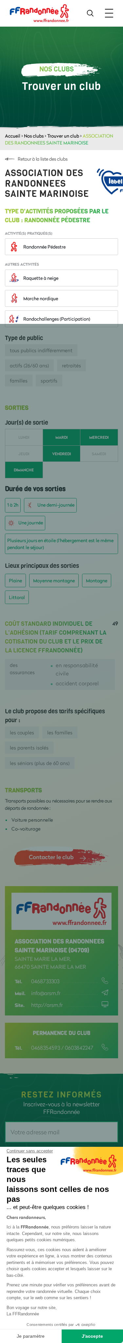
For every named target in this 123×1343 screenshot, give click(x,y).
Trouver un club (63, 136)
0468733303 (45, 981)
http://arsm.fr (47, 1004)
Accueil (12, 136)
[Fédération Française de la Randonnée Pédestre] (39, 13)
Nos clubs (34, 136)
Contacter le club (51, 857)
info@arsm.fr (45, 992)
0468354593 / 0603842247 (62, 1047)
